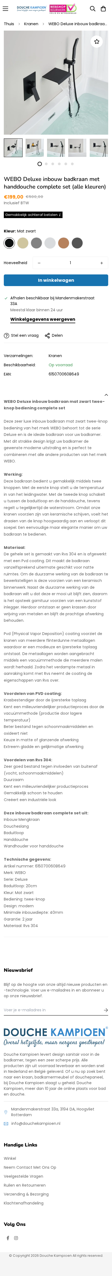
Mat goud (22, 243)
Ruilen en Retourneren (25, 1185)
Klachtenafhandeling (23, 1203)
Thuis (9, 24)
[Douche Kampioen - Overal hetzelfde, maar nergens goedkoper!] (32, 8)
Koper (63, 243)
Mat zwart (9, 243)
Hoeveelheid (15, 262)
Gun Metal (77, 243)
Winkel (10, 1158)
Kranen (31, 24)
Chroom (50, 243)
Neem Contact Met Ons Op (30, 1167)
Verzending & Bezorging (26, 1194)
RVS (36, 243)
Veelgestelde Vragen (23, 1176)
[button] (103, 9)
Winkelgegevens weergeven (42, 319)
